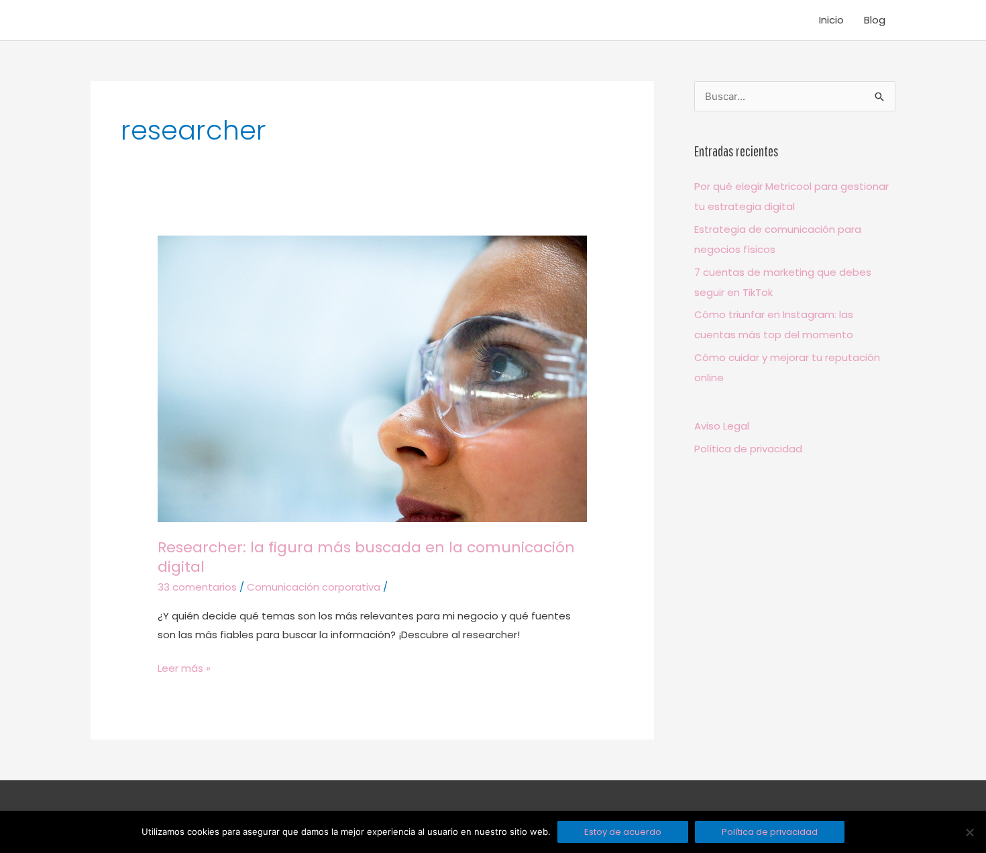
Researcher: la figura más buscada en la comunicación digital (366, 557)
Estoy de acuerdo (622, 831)
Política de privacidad (748, 449)
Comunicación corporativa (313, 587)
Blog (874, 20)
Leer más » (184, 667)
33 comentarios (197, 587)
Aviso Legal (721, 426)
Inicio (831, 20)
